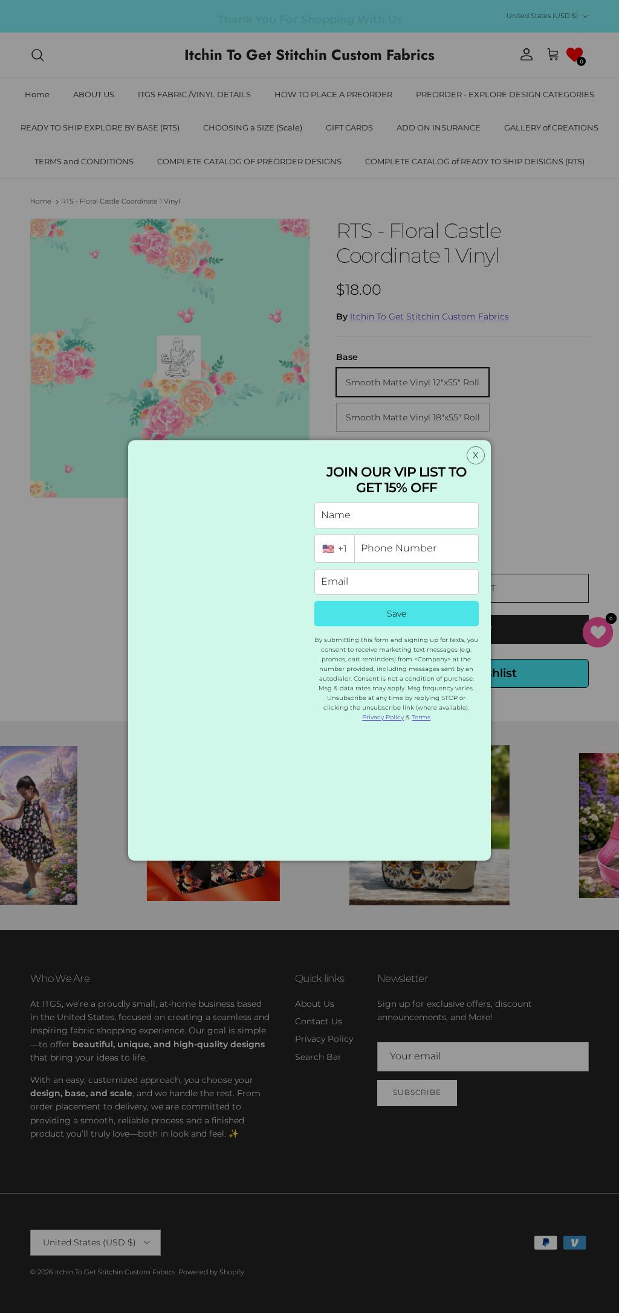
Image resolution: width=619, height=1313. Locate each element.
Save (396, 613)
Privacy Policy (383, 717)
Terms (421, 717)
